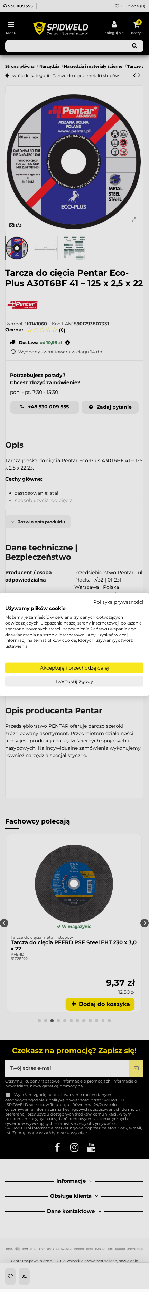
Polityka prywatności (118, 601)
